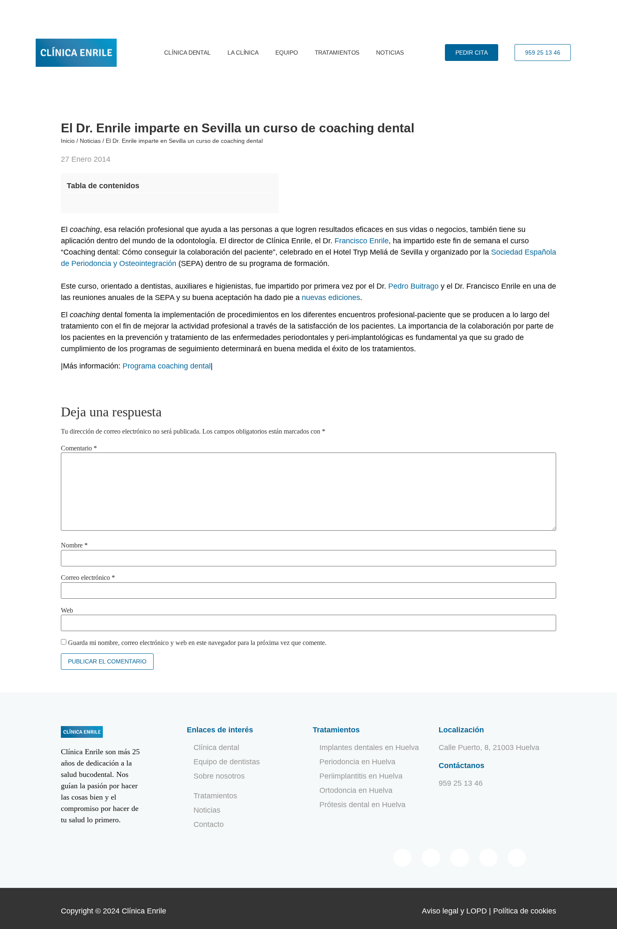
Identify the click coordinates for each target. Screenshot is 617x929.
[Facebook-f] (402, 858)
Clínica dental (187, 52)
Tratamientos (337, 52)
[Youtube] (459, 858)
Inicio (68, 140)
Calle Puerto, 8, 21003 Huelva (489, 747)
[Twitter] (431, 858)
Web (67, 610)
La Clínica (243, 52)
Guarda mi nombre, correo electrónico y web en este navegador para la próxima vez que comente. (197, 643)
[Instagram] (517, 858)
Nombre (74, 545)
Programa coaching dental (167, 366)
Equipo (286, 52)
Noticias (389, 52)
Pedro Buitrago (413, 286)
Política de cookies (524, 911)
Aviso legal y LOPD (454, 911)
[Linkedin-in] (488, 858)
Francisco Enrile (362, 241)
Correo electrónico (88, 577)
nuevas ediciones (331, 297)
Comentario (79, 448)
